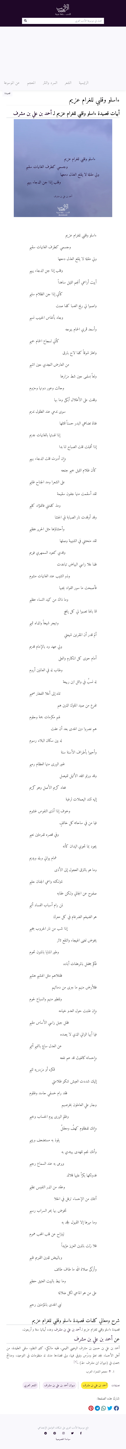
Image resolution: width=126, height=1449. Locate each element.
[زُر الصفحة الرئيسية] (63, 9)
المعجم (31, 82)
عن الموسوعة (12, 82)
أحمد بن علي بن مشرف (32, 113)
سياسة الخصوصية (63, 1439)
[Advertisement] (63, 51)
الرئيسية (83, 82)
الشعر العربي (30, 1385)
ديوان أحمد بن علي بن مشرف (59, 1385)
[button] (81, 1433)
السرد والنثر (50, 82)
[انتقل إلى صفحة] (25, 21)
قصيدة (7, 93)
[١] (75, 1361)
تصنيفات (116, 1385)
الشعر (68, 82)
